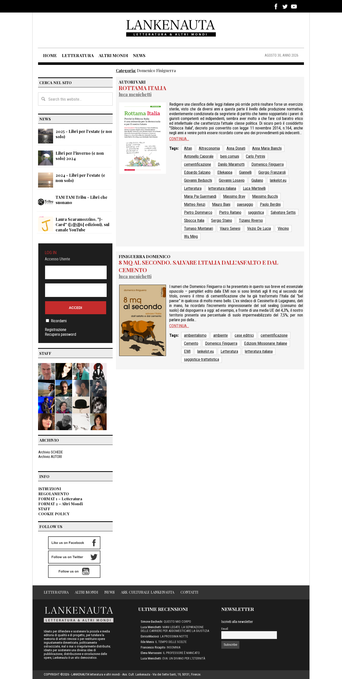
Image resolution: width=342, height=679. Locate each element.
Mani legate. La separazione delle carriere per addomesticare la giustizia (175, 629)
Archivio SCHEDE (50, 452)
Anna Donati (236, 148)
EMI (187, 351)
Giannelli (245, 172)
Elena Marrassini (151, 653)
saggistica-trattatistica (201, 359)
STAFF (44, 508)
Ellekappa (224, 172)
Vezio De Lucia (259, 228)
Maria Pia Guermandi (200, 196)
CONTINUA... (179, 138)
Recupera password (60, 334)
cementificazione (197, 164)
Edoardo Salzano (197, 172)
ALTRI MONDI (113, 55)
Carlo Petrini (255, 156)
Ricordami (59, 320)
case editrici (244, 335)
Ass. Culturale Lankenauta (147, 592)
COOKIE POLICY (54, 513)
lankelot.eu (278, 180)
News (109, 592)
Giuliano (257, 180)
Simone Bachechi (151, 621)
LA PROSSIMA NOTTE (174, 636)
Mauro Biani (221, 204)
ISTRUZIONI (49, 488)
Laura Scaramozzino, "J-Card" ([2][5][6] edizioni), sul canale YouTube (82, 224)
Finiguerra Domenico (144, 256)
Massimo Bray (234, 196)
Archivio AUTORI (50, 456)
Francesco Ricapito (153, 647)
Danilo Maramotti (231, 164)
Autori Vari (132, 82)
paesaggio (245, 204)
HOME (50, 55)
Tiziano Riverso (251, 220)
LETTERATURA (78, 55)
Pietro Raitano (230, 212)
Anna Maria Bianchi (267, 148)
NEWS (139, 55)
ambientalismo (195, 335)
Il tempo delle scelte (171, 642)
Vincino (283, 228)
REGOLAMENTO (53, 493)
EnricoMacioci (150, 636)
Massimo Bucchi (265, 196)
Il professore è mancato (181, 653)
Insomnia (173, 647)
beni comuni (229, 156)
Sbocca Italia (194, 220)
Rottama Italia (142, 88)
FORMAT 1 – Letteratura (60, 498)
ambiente (220, 335)
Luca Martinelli (254, 188)
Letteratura (193, 188)
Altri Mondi (86, 592)
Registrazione (55, 329)
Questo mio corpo (177, 621)
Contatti (189, 592)
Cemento (191, 343)
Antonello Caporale (199, 156)
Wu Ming (191, 236)
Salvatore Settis (283, 212)
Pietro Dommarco (198, 212)
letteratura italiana (222, 188)
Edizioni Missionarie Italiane (265, 343)
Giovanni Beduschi (198, 180)
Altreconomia (209, 148)
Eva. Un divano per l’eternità (183, 658)
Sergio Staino (221, 220)
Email (224, 628)
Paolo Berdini (270, 204)
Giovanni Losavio (232, 180)
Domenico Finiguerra (267, 164)
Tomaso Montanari (198, 228)
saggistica (256, 212)
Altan (188, 148)
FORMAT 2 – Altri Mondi (60, 503)
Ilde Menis (147, 642)
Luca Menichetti (135, 94)
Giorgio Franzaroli (272, 172)
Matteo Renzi (194, 204)
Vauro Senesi (230, 228)
